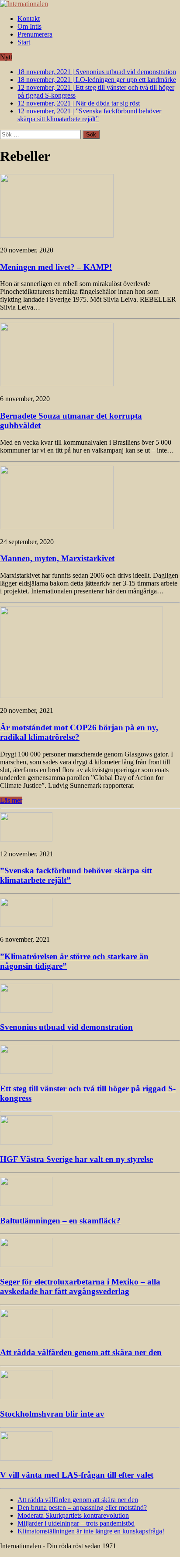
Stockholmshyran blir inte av (52, 1413)
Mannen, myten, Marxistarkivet (57, 558)
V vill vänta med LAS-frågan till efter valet (76, 1474)
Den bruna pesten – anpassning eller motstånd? (82, 1507)
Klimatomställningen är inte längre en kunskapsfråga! (90, 1531)
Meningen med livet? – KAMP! (56, 267)
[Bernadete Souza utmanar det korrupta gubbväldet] (57, 384)
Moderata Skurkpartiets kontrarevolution (73, 1515)
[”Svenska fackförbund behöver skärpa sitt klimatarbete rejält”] (26, 839)
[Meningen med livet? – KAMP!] (57, 235)
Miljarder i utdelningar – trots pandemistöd (76, 1523)
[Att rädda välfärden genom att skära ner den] (26, 1335)
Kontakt (28, 18)
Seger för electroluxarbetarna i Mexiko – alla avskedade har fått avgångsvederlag (80, 1286)
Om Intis (29, 26)
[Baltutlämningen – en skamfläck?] (26, 1203)
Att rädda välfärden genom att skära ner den (81, 1352)
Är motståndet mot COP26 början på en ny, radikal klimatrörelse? (79, 732)
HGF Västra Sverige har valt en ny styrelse (76, 1159)
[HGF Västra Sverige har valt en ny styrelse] (26, 1142)
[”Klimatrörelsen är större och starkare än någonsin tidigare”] (26, 924)
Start (23, 42)
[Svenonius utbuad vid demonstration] (26, 1010)
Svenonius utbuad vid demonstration (66, 1027)
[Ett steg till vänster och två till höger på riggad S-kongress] (26, 1071)
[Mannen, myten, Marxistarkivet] (57, 527)
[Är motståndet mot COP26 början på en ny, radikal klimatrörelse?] (81, 695)
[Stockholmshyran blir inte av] (26, 1396)
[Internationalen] (90, 4)
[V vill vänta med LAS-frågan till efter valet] (26, 1458)
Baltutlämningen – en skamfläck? (60, 1220)
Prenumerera (34, 34)
